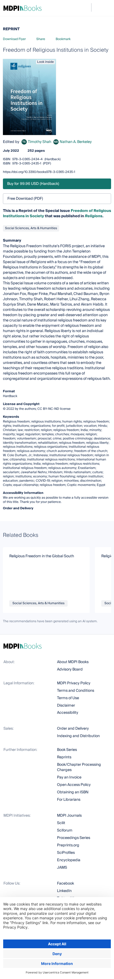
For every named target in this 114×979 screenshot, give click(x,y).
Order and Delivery (73, 728)
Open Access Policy (74, 785)
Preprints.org (68, 845)
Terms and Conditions (75, 691)
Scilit (61, 823)
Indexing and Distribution (78, 736)
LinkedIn (64, 891)
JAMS (62, 867)
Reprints (64, 757)
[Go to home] (22, 8)
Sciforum (64, 830)
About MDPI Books (73, 662)
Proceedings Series (73, 838)
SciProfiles (66, 853)
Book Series (67, 750)
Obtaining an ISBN (73, 792)
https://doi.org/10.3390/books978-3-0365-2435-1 (39, 172)
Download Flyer (14, 39)
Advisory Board (70, 669)
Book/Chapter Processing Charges (79, 767)
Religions (93, 216)
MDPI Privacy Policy (73, 683)
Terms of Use (68, 698)
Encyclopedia (68, 860)
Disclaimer (66, 705)
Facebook (65, 883)
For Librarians (68, 800)
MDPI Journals (69, 815)
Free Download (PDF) (25, 198)
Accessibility (67, 713)
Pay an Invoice (69, 777)
